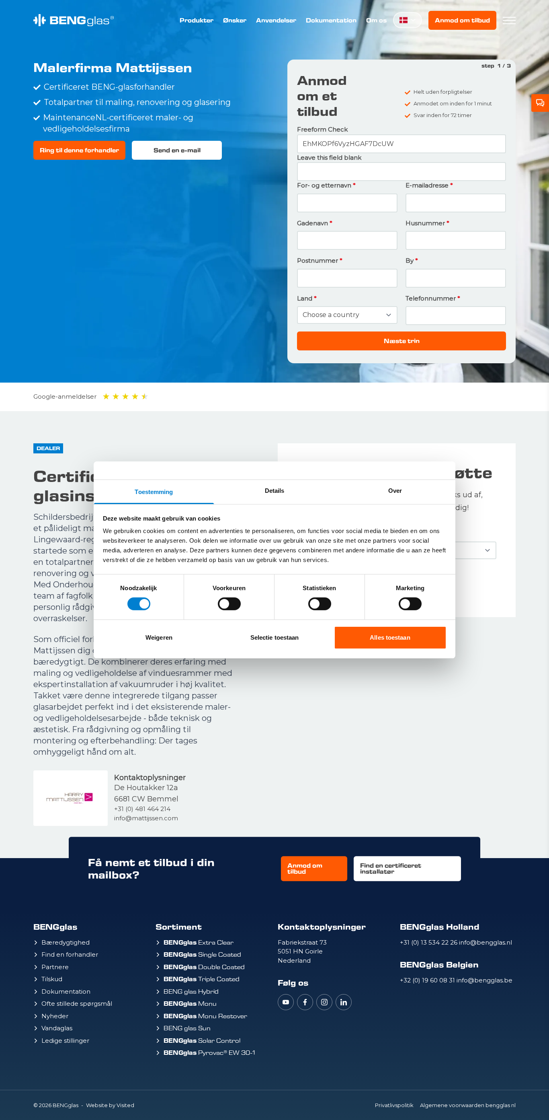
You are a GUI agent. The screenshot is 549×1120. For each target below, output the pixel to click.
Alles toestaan (390, 637)
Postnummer (317, 260)
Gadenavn (312, 223)
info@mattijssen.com (146, 818)
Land (304, 298)
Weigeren (158, 637)
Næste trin (402, 341)
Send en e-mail (177, 150)
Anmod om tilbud (462, 20)
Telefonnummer (431, 298)
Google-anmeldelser (64, 396)
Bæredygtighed (65, 942)
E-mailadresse (427, 185)
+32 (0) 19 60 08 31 (428, 980)
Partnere (55, 967)
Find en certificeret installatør (390, 868)
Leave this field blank (329, 157)
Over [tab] (395, 490)
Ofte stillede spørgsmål (76, 1003)
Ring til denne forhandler (79, 150)
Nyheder (54, 1016)
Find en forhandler (69, 954)
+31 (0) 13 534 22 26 (429, 942)
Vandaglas (56, 1028)
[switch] (229, 603)
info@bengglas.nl (485, 942)
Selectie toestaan (274, 637)
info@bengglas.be (484, 980)
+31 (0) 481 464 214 (142, 809)
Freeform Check (322, 129)
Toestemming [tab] (154, 491)
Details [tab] (275, 490)
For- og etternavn (324, 185)
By (410, 260)
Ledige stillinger (65, 1040)
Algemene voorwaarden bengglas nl (468, 1105)
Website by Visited (110, 1105)
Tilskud (51, 979)
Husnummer (425, 223)
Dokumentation (331, 20)
